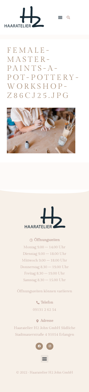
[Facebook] (39, 346)
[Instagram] (49, 346)
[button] (60, 17)
